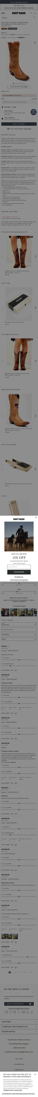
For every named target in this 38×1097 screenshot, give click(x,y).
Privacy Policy (18, 1090)
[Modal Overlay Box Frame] (19, 548)
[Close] (35, 1074)
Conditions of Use (8, 1090)
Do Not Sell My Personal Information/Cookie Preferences (18, 1093)
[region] (19, 1084)
